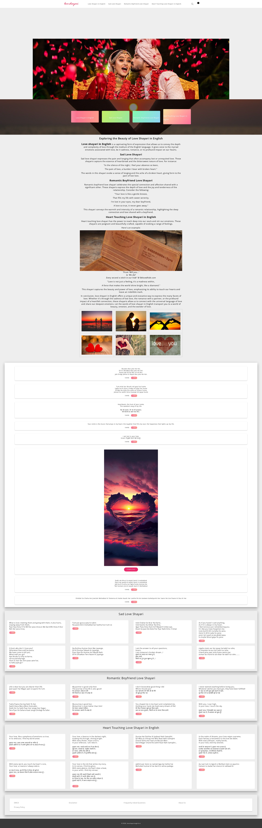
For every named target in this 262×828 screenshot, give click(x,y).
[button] (192, 4)
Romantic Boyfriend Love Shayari (131, 180)
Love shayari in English (96, 144)
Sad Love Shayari (131, 154)
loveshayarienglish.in (134, 823)
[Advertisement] (131, 23)
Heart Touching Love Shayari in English (131, 217)
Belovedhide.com (148, 277)
